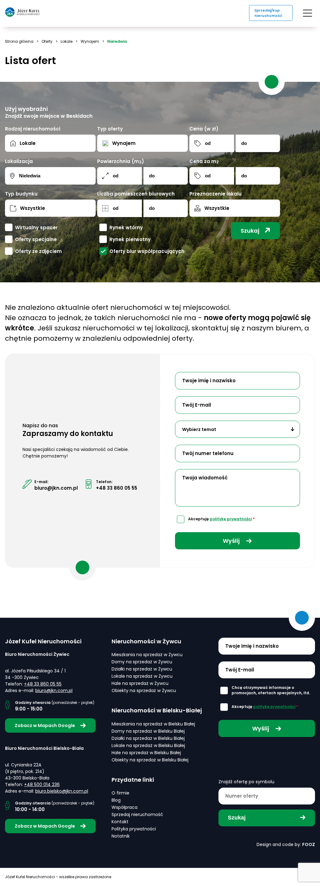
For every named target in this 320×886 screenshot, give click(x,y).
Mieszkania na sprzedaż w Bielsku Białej (153, 724)
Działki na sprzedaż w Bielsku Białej (148, 738)
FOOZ (308, 844)
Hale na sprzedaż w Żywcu (140, 683)
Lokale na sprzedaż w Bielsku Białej (148, 745)
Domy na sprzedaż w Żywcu (142, 662)
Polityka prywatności (134, 829)
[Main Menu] (307, 13)
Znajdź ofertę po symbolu (246, 782)
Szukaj (250, 231)
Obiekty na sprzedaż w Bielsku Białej (150, 760)
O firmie (120, 793)
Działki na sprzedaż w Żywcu (142, 669)
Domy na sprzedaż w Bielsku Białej (148, 731)
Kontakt (120, 822)
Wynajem (90, 41)
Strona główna (19, 41)
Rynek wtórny (126, 227)
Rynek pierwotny (130, 239)
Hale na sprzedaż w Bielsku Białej (146, 753)
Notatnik (121, 836)
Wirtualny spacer (36, 227)
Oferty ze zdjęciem (38, 251)
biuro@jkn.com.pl (56, 488)
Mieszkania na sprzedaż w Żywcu (147, 654)
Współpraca (125, 807)
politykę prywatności (231, 519)
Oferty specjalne (36, 239)
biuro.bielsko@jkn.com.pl (61, 791)
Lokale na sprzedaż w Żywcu (142, 676)
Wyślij (232, 541)
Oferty (47, 41)
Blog (116, 800)
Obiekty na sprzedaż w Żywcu (144, 690)
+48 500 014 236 (42, 784)
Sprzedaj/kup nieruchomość (268, 13)
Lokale (66, 41)
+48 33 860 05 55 (116, 488)
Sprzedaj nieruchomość (137, 814)
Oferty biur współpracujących (146, 251)
